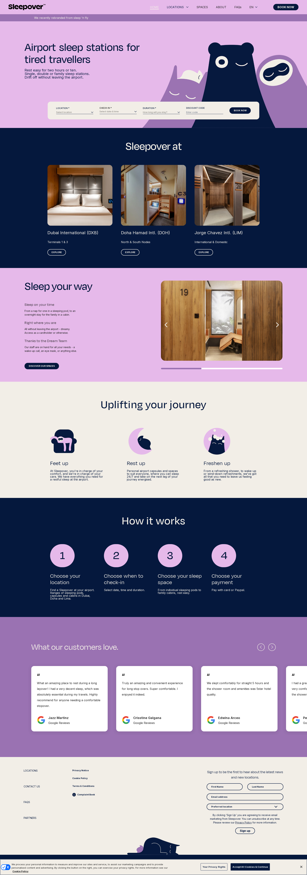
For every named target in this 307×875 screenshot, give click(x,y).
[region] (153, 867)
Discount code (195, 108)
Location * (62, 108)
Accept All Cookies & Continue (250, 866)
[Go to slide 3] (262, 368)
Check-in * (105, 108)
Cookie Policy (20, 871)
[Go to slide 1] (181, 368)
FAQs (237, 7)
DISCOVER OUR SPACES (42, 366)
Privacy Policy (243, 822)
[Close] (301, 867)
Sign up (245, 831)
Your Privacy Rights (214, 866)
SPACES (202, 7)
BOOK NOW (286, 7)
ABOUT (221, 7)
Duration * (149, 108)
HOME (154, 7)
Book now (240, 110)
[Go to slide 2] (221, 368)
